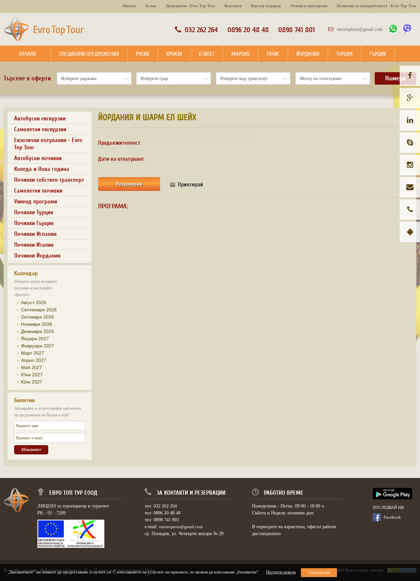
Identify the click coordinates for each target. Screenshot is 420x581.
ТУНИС (273, 54)
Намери (395, 78)
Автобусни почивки (38, 158)
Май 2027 (31, 367)
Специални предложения (89, 54)
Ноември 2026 (36, 324)
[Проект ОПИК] (70, 546)
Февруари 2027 (37, 345)
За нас (151, 5)
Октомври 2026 (37, 317)
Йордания (308, 54)
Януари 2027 (35, 338)
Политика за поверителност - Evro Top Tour (376, 5)
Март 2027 (32, 353)
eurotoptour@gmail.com (360, 29)
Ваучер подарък (266, 5)
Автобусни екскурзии (40, 118)
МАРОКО (240, 54)
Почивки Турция (33, 212)
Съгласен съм (319, 572)
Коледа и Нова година (41, 169)
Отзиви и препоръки (308, 5)
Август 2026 (33, 302)
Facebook (392, 517)
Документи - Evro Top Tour (190, 5)
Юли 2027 (31, 381)
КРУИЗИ (174, 54)
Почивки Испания (35, 234)
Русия (142, 54)
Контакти (233, 5)
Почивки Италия (33, 244)
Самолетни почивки (38, 190)
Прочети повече (281, 572)
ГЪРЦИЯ (377, 54)
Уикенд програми (35, 201)
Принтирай (190, 184)
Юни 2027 (32, 374)
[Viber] (407, 32)
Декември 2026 (37, 331)
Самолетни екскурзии (40, 129)
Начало (129, 5)
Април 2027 (33, 360)
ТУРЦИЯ (344, 54)
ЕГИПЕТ (207, 54)
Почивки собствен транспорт (49, 179)
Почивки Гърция (33, 223)
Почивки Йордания (37, 255)
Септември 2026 (39, 309)
